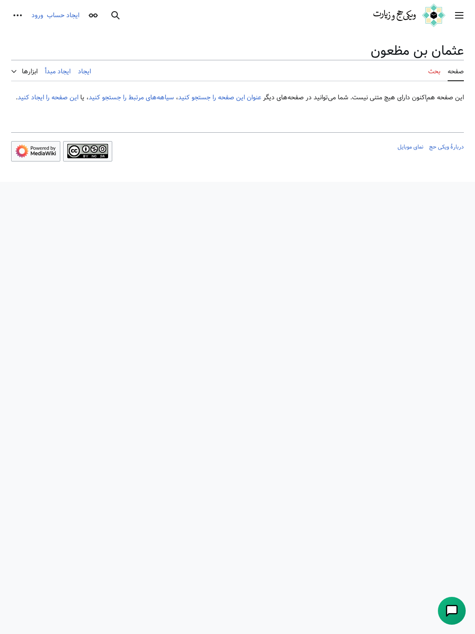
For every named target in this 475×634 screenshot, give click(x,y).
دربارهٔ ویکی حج (446, 146)
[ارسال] (452, 611)
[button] (459, 15)
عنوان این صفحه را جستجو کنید (219, 97)
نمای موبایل (411, 146)
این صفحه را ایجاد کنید (48, 97)
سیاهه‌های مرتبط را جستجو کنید (131, 97)
